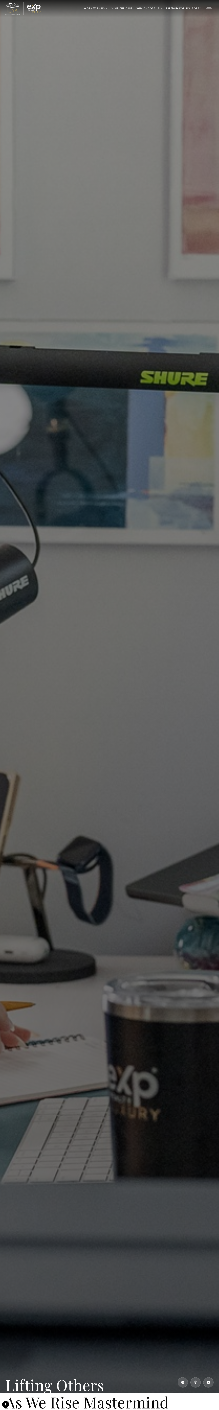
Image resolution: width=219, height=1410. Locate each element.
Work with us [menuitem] (95, 8)
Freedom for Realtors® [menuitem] (183, 8)
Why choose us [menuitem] (148, 8)
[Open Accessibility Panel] (6, 1404)
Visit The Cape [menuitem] (122, 8)
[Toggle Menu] (209, 8)
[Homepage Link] (23, 8)
